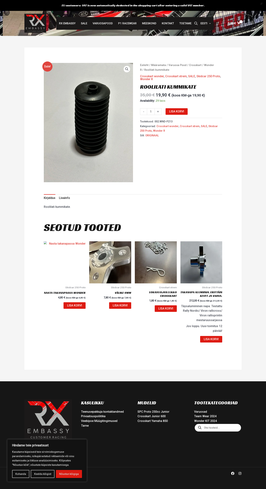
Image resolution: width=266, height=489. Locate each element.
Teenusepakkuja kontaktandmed (102, 411)
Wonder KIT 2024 (205, 421)
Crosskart (195, 65)
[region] (47, 460)
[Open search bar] (196, 23)
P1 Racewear (127, 23)
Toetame (185, 23)
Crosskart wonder (152, 76)
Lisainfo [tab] (64, 198)
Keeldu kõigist (42, 474)
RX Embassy (67, 23)
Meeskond (149, 23)
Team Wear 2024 (205, 416)
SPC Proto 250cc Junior (153, 411)
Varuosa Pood (177, 65)
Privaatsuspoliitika (93, 416)
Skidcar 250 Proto (208, 76)
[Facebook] (232, 473)
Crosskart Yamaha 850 (153, 421)
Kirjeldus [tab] (49, 198)
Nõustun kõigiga (69, 474)
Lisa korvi (176, 111)
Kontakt (168, 23)
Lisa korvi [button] (74, 305)
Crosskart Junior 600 (152, 416)
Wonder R (146, 79)
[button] (206, 23)
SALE (84, 23)
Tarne (85, 425)
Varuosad (200, 411)
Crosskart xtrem (176, 76)
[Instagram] (240, 473)
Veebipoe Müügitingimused (99, 421)
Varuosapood (103, 23)
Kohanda (20, 474)
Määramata (158, 65)
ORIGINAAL (152, 135)
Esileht (144, 65)
